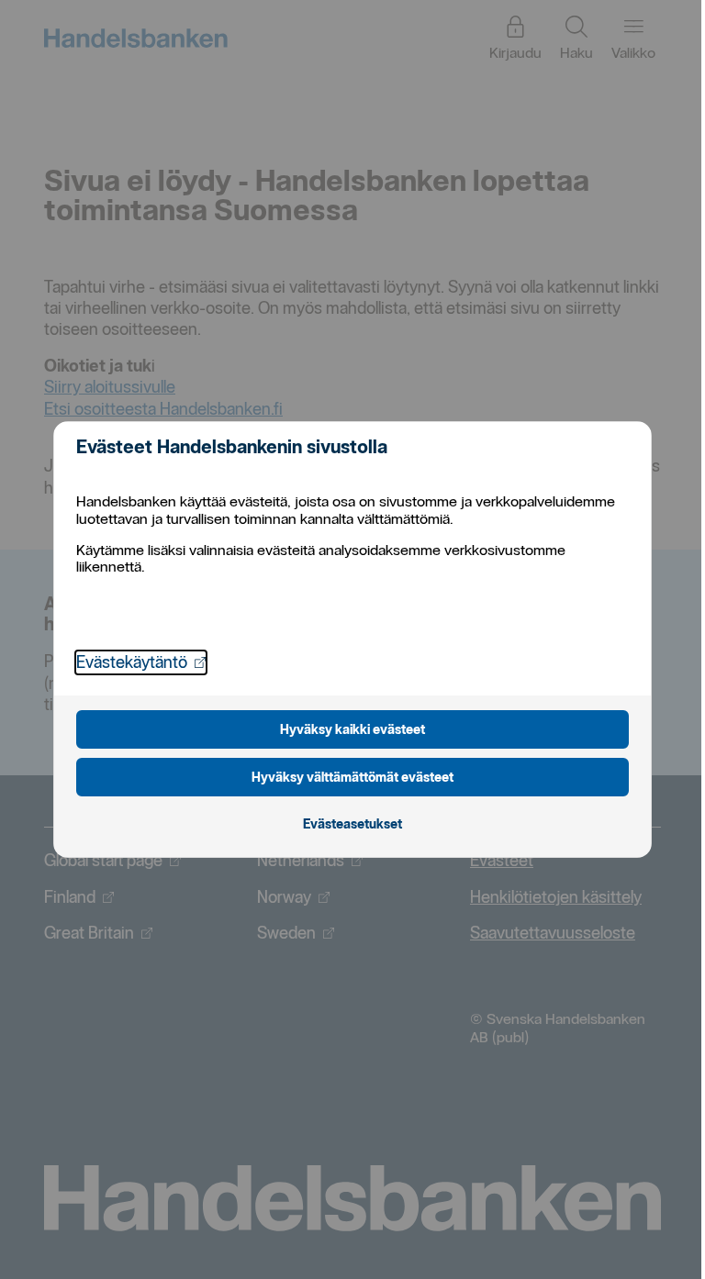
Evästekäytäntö (141, 661)
